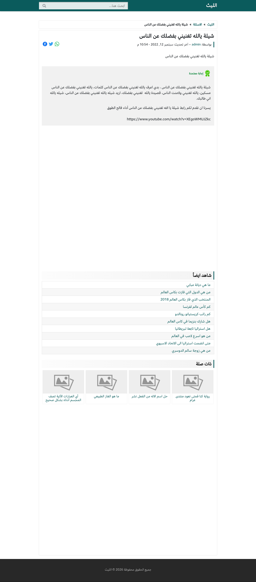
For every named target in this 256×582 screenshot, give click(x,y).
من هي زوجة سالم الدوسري (191, 350)
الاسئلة (197, 24)
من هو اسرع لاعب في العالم (190, 336)
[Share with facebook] (45, 44)
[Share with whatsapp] (57, 44)
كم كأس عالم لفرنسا (196, 306)
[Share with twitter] (51, 44)
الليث (211, 5)
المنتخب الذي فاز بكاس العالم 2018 (185, 299)
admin (196, 44)
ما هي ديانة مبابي (198, 284)
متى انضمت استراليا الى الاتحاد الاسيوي (183, 343)
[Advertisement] (128, 195)
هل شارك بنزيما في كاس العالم (189, 321)
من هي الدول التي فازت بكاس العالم (185, 292)
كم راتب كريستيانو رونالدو (192, 314)
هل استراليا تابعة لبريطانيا (192, 328)
